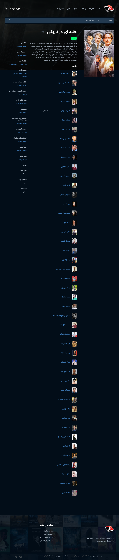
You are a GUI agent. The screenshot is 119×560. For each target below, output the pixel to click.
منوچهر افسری (65, 176)
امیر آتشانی (66, 427)
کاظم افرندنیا (65, 148)
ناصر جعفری (66, 492)
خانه (99, 8)
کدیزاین (46, 556)
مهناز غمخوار (66, 474)
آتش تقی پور (65, 232)
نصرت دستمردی (64, 483)
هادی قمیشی (21, 85)
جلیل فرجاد (66, 222)
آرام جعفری (66, 260)
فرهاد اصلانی (65, 120)
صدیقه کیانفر (65, 241)
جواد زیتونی (66, 250)
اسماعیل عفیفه (21, 150)
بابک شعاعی (22, 64)
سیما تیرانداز (66, 297)
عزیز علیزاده (22, 159)
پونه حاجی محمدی (63, 464)
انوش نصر (66, 446)
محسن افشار (65, 381)
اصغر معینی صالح (64, 437)
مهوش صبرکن (65, 101)
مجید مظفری (65, 166)
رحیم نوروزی (65, 288)
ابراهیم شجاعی (65, 73)
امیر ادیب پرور (21, 55)
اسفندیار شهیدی (21, 103)
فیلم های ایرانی (48, 531)
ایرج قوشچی (65, 455)
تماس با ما (60, 8)
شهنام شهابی (65, 278)
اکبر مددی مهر (65, 371)
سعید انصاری (22, 141)
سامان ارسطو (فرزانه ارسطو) (60, 315)
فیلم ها (91, 8)
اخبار (68, 8)
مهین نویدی (13, 64)
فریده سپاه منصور (64, 213)
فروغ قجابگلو (65, 362)
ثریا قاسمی (66, 204)
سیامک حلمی (65, 390)
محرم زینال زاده (65, 325)
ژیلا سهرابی (66, 409)
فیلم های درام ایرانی (46, 540)
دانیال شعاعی (22, 73)
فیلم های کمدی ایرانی (46, 537)
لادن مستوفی (65, 111)
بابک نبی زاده (22, 132)
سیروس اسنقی (65, 194)
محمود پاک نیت (64, 92)
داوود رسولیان (21, 123)
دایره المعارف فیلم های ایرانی (83, 556)
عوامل (75, 8)
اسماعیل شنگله (65, 334)
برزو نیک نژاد (65, 353)
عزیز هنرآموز (66, 418)
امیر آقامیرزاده (65, 343)
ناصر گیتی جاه (65, 138)
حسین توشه (66, 306)
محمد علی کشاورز (64, 83)
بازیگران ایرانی (48, 534)
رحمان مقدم (66, 129)
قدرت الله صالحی (64, 399)
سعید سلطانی (21, 46)
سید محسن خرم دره (63, 269)
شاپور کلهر (66, 185)
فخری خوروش (65, 157)
